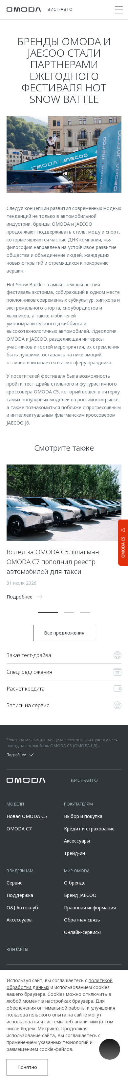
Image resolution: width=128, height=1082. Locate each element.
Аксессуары (77, 841)
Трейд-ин (74, 853)
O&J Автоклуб (22, 907)
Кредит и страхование (89, 829)
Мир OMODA (77, 871)
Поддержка (20, 895)
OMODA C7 (19, 829)
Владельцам (20, 871)
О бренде (75, 883)
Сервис (14, 883)
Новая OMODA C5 (27, 816)
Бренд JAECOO (80, 895)
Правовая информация (90, 907)
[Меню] (119, 10)
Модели (15, 804)
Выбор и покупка (83, 816)
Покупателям (78, 804)
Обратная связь (82, 920)
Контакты (17, 949)
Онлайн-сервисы (82, 932)
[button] (48, 612)
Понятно (27, 1067)
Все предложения (64, 633)
